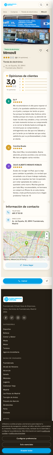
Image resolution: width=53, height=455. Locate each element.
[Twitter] (11, 317)
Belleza (6, 333)
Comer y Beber (9, 337)
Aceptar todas (26, 450)
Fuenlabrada (8, 363)
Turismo (6, 348)
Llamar (24, 281)
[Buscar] (41, 4)
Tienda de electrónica (29, 12)
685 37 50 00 (17, 213)
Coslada (6, 412)
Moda (5, 340)
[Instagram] (18, 317)
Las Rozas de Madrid (11, 393)
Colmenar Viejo (9, 386)
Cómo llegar (28, 265)
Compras (14, 12)
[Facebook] (5, 317)
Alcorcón (6, 370)
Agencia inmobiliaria (11, 352)
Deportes (7, 329)
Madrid (6, 389)
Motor (5, 344)
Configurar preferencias (26, 438)
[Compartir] (47, 50)
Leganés (6, 382)
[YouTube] (24, 317)
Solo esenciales (26, 444)
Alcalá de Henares (10, 367)
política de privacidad (17, 433)
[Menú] (47, 4)
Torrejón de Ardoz (10, 397)
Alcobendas (8, 405)
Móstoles (6, 378)
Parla (5, 409)
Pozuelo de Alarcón (11, 401)
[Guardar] (40, 50)
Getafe (6, 374)
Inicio (5, 12)
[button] (26, 29)
